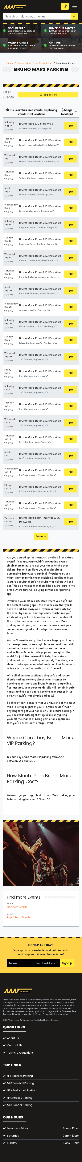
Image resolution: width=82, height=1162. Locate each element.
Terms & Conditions (20, 1053)
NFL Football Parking (20, 1076)
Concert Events (17, 907)
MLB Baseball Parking (20, 1083)
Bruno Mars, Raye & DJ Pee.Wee (40, 140)
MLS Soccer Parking (19, 1105)
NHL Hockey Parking (19, 1098)
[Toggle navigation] (74, 6)
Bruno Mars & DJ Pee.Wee (36, 124)
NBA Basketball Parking (21, 1090)
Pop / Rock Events (19, 917)
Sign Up (67, 963)
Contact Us (14, 1045)
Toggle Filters (49, 94)
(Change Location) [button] (67, 112)
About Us (13, 1038)
